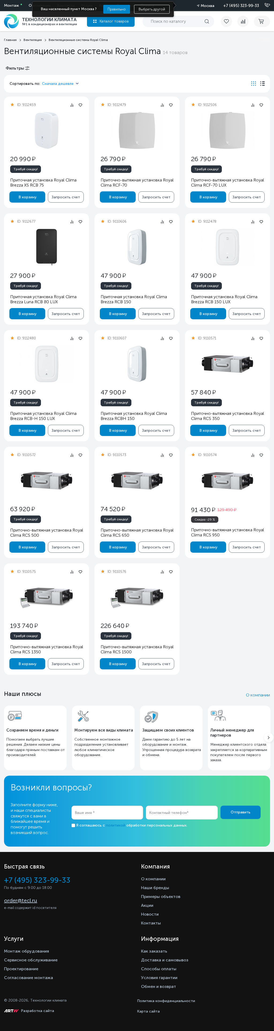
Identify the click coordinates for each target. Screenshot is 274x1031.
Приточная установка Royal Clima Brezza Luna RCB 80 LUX (43, 299)
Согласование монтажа (28, 977)
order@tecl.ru (20, 900)
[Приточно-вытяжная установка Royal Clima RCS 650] (137, 480)
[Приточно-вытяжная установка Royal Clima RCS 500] (46, 480)
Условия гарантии (159, 977)
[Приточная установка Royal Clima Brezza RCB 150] (137, 247)
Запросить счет (66, 197)
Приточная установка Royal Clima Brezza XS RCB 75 (43, 182)
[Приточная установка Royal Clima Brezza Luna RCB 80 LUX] (46, 247)
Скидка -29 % (205, 519)
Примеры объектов (160, 896)
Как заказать (154, 951)
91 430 (203, 510)
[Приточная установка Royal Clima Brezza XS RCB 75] (46, 130)
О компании (258, 695)
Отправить (240, 812)
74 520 (113, 509)
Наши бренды (155, 887)
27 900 (22, 275)
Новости (150, 914)
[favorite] (229, 21)
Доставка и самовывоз (164, 959)
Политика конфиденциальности (166, 1001)
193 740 (24, 626)
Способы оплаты (158, 968)
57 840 (203, 392)
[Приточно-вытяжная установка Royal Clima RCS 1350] (46, 597)
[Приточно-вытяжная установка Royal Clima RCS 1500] (137, 597)
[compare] (243, 21)
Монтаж (11, 5)
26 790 (113, 159)
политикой (115, 825)
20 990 (22, 159)
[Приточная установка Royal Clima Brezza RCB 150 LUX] (227, 247)
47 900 (113, 275)
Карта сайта (148, 1011)
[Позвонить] (264, 5)
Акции (147, 905)
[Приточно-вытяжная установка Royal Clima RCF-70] (137, 130)
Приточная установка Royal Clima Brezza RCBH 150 (134, 416)
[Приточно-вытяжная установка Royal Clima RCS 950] (227, 481)
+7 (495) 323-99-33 (241, 5)
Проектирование (21, 968)
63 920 (22, 509)
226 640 (115, 626)
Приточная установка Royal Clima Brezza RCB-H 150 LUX (43, 416)
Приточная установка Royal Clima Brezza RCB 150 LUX (224, 299)
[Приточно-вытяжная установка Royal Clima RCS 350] (227, 364)
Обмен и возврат (158, 986)
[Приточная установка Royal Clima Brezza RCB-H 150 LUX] (46, 364)
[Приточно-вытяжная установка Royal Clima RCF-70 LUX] (227, 130)
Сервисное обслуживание (31, 959)
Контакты (151, 923)
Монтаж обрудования (26, 951)
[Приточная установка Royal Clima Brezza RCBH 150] (137, 364)
